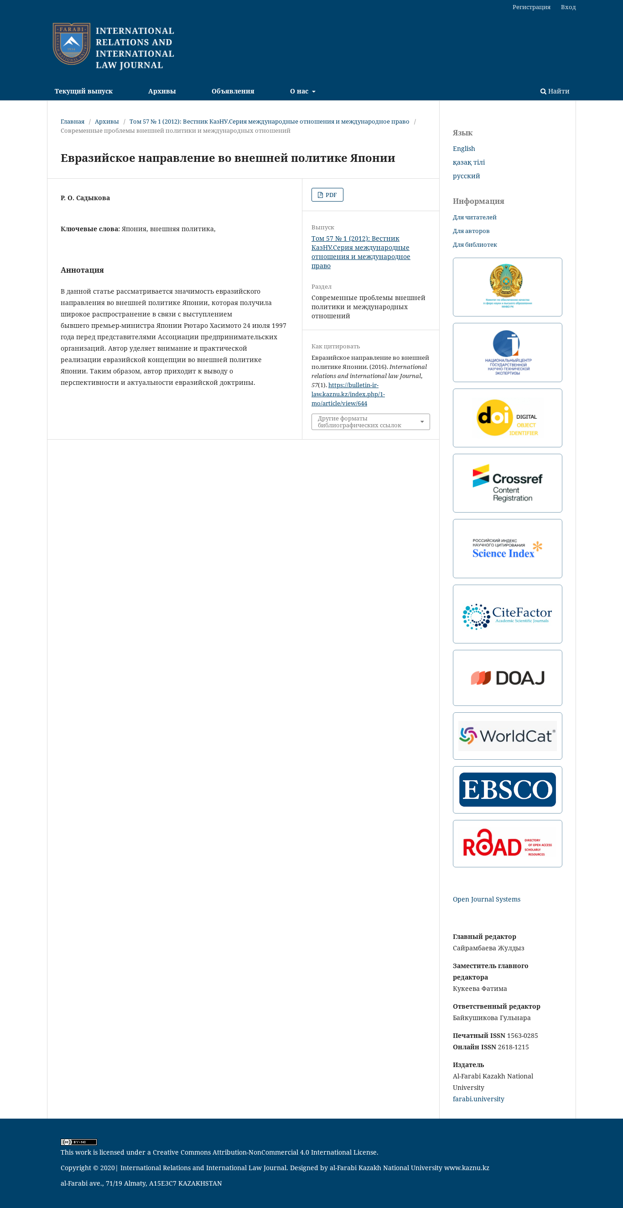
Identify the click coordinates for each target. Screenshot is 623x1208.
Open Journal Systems (486, 899)
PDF (330, 195)
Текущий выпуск (84, 91)
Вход (568, 7)
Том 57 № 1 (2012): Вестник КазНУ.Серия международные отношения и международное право (270, 121)
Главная (72, 121)
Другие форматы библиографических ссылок (359, 421)
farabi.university (478, 1098)
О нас (300, 91)
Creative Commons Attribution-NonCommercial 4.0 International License (265, 1152)
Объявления (233, 91)
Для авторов (471, 231)
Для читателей (475, 217)
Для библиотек (475, 244)
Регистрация (531, 7)
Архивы (162, 91)
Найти (558, 91)
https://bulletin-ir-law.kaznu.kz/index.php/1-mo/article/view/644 (348, 394)
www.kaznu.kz (466, 1167)
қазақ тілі (469, 162)
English (464, 148)
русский (466, 175)
